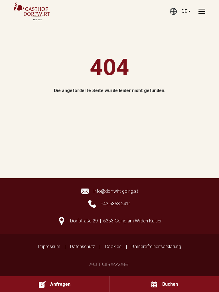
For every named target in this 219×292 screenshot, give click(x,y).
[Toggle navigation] (202, 11)
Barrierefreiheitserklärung (156, 246)
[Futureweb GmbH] (108, 264)
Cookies (113, 246)
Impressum (49, 246)
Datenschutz (82, 246)
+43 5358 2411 (116, 203)
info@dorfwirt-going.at (116, 191)
